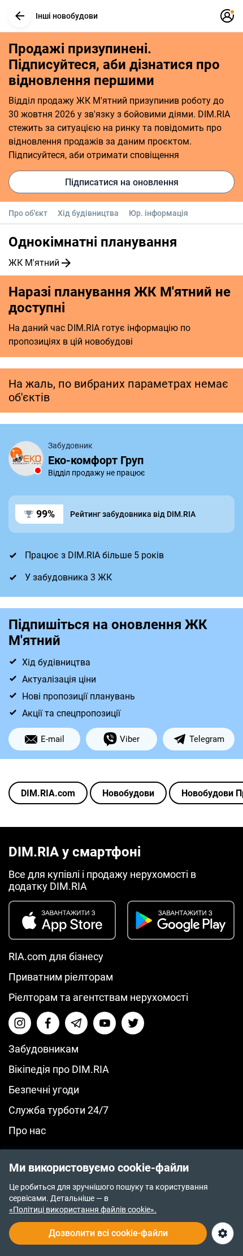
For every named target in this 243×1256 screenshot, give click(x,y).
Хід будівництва (88, 213)
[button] (19, 16)
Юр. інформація (158, 213)
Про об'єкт (27, 213)
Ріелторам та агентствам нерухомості (98, 997)
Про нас (27, 1130)
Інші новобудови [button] (67, 15)
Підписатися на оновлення (122, 182)
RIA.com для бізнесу (55, 956)
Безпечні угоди (43, 1090)
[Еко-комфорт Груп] (26, 458)
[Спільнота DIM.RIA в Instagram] (19, 1023)
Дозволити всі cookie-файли (108, 1233)
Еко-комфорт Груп (96, 460)
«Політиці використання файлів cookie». (83, 1209)
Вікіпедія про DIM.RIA (58, 1069)
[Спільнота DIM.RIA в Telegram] (76, 1023)
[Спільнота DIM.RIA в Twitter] (133, 1023)
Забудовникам (43, 1049)
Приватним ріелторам (60, 977)
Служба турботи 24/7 (58, 1110)
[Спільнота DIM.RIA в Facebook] (48, 1023)
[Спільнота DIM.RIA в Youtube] (104, 1023)
